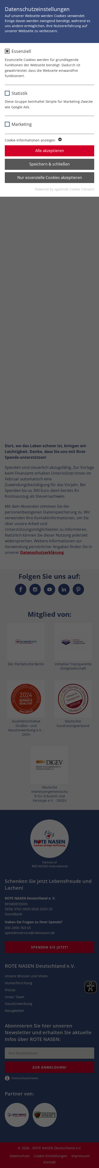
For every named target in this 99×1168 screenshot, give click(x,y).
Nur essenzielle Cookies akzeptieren (49, 177)
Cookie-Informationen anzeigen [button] (30, 140)
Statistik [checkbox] (19, 93)
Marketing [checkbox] (22, 124)
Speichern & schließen (49, 164)
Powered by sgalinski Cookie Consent (64, 189)
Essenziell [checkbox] (21, 51)
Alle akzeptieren (49, 150)
